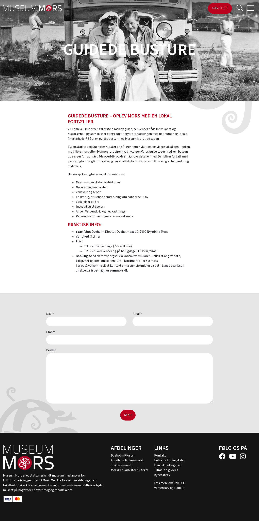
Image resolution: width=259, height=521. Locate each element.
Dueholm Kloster (123, 455)
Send (128, 415)
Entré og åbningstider (169, 460)
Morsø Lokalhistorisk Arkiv (129, 470)
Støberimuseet (121, 465)
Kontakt (160, 455)
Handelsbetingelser (168, 465)
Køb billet (220, 8)
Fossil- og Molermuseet (127, 460)
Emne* (50, 332)
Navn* (50, 314)
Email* (137, 314)
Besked (51, 350)
